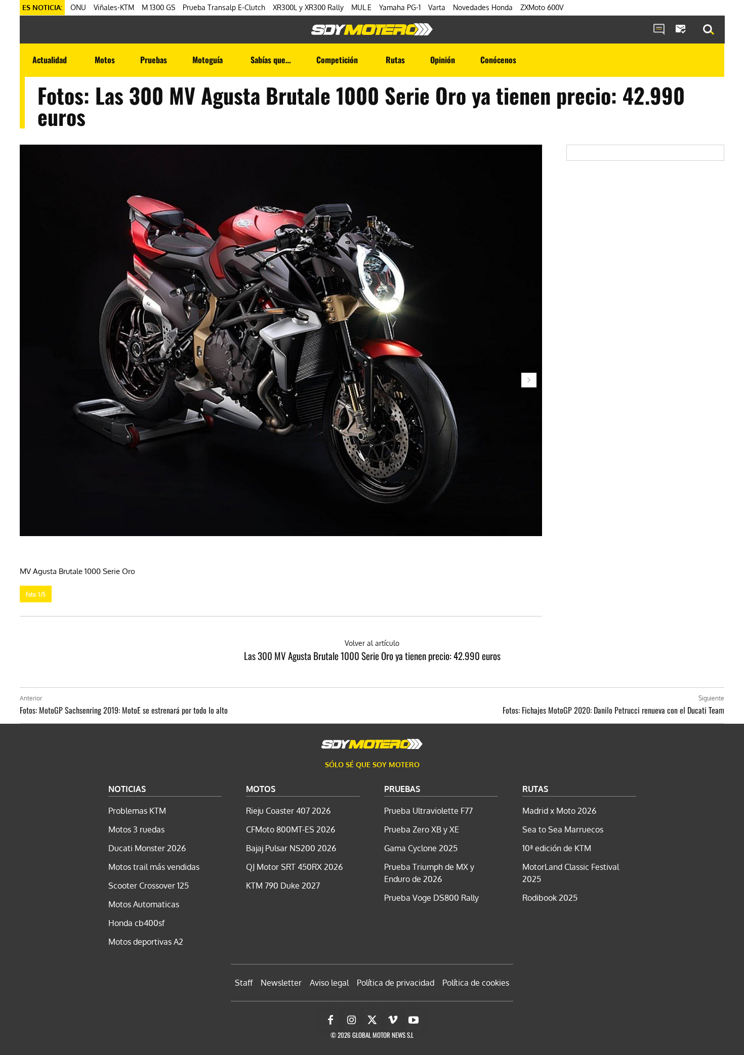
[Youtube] (413, 1020)
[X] (372, 1020)
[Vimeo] (393, 1020)
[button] (708, 30)
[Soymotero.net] (372, 29)
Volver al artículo (372, 643)
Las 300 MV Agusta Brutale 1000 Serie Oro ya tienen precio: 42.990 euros (372, 655)
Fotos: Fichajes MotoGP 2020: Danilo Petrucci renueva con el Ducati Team (613, 710)
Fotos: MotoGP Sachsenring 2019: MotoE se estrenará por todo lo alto (124, 710)
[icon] (659, 30)
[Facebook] (330, 1020)
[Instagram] (351, 1020)
